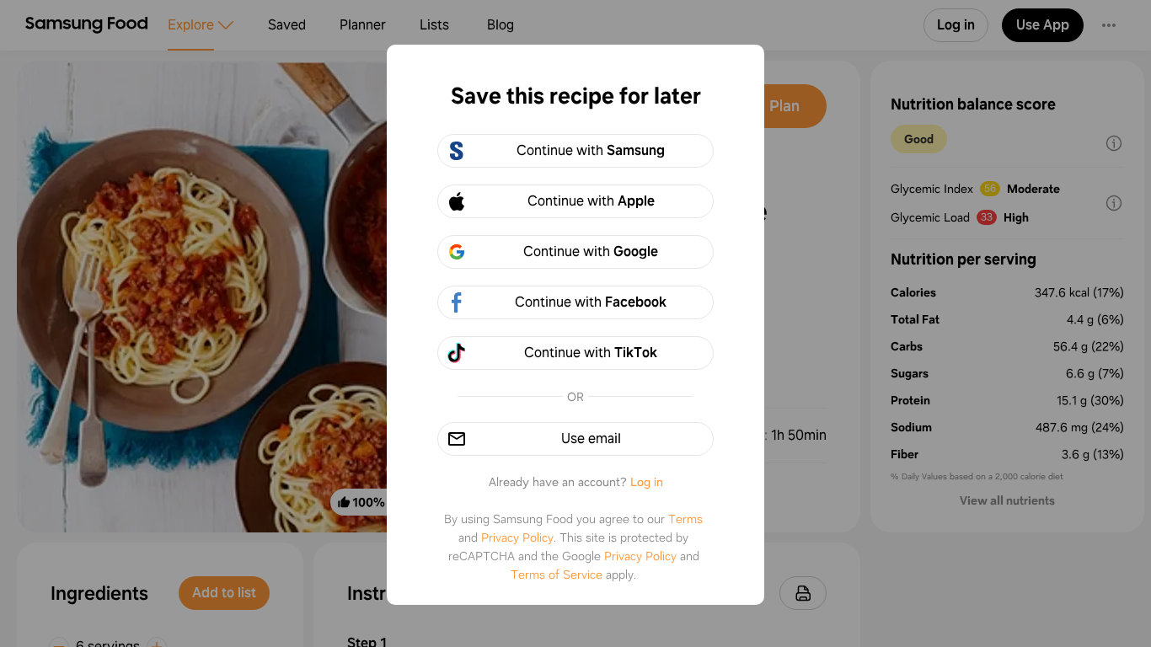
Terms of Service (556, 574)
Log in (646, 481)
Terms (685, 519)
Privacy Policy (517, 537)
